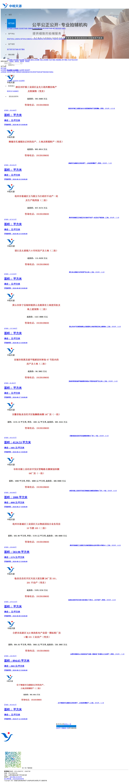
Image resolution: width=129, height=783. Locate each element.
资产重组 (22, 49)
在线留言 (16, 91)
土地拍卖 (16, 28)
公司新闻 (16, 70)
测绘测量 (11, 55)
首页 (10, 15)
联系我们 (11, 86)
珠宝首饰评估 (48, 39)
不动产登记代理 (73, 60)
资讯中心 (11, 65)
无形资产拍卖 (23, 28)
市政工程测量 (44, 60)
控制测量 (16, 60)
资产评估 (11, 34)
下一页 (61, 728)
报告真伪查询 (13, 96)
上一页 (69, 724)
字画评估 (55, 39)
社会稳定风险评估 (38, 39)
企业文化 (16, 80)
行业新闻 (10, 70)
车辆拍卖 (30, 28)
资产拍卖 (11, 23)
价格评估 (29, 39)
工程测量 (10, 60)
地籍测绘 (58, 60)
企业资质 (22, 80)
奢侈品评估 (62, 39)
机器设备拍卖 (38, 28)
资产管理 (11, 44)
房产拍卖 (10, 28)
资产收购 (16, 49)
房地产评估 (10, 39)
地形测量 (22, 60)
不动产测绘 (51, 60)
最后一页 (66, 728)
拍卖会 (63, 28)
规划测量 (28, 60)
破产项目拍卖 (57, 28)
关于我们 (11, 75)
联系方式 (10, 91)
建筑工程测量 (35, 60)
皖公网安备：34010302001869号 (14, 778)
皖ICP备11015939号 (16, 777)
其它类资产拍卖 (47, 28)
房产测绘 (64, 60)
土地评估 (17, 39)
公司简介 (10, 80)
